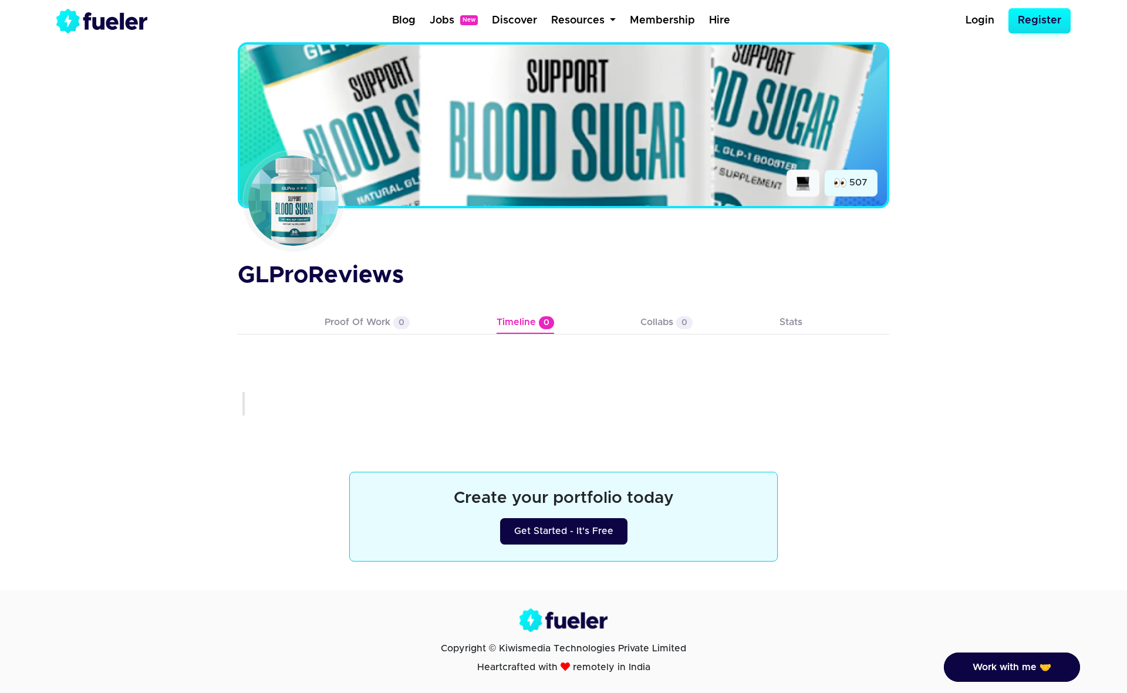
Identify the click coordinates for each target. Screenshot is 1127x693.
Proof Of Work (364, 322)
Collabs (663, 322)
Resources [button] (579, 20)
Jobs (452, 20)
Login (980, 20)
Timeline (523, 322)
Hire (719, 20)
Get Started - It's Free (563, 531)
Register (1039, 20)
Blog (404, 20)
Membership (662, 20)
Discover (514, 20)
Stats (791, 322)
